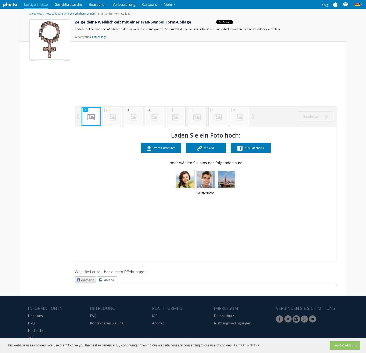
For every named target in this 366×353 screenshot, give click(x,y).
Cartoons (149, 4)
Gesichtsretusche (68, 4)
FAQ (93, 315)
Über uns (35, 315)
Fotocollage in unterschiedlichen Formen (70, 13)
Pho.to (10, 4)
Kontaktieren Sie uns (106, 323)
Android (158, 323)
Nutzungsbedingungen (232, 323)
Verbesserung (124, 4)
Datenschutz (224, 315)
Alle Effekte (35, 13)
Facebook (109, 280)
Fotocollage (99, 37)
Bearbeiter (97, 4)
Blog (325, 5)
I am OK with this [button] (246, 345)
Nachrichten (37, 330)
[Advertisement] (49, 125)
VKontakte (87, 280)
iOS (154, 315)
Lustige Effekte (36, 4)
